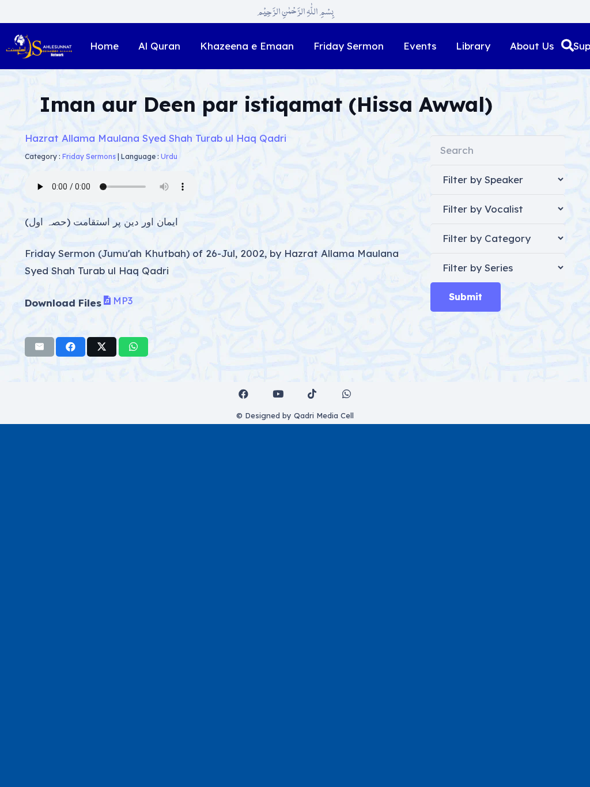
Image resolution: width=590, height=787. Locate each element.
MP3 (123, 300)
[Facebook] (244, 394)
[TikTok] (312, 394)
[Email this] (39, 347)
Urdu (169, 156)
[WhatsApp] (346, 394)
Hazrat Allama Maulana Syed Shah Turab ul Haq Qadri (155, 138)
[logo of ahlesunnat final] (38, 46)
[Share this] (70, 347)
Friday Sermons (89, 156)
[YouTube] (278, 394)
